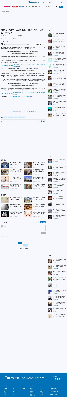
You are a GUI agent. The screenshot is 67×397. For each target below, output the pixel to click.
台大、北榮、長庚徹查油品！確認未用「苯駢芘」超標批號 (28, 165)
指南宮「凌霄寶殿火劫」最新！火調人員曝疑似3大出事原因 (50, 204)
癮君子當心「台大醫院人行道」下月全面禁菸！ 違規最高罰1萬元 (28, 186)
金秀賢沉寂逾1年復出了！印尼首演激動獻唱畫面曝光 (50, 292)
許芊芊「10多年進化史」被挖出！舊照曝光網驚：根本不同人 (50, 78)
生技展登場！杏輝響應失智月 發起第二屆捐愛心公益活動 (28, 200)
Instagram (57, 379)
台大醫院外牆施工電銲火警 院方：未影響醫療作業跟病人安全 (5, 172)
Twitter (54, 379)
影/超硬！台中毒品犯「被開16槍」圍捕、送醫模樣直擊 (50, 72)
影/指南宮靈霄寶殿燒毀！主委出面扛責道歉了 (50, 103)
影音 (13, 392)
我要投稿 (41, 394)
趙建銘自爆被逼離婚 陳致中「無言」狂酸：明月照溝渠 (50, 54)
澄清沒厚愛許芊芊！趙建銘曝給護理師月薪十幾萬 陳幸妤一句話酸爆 (50, 41)
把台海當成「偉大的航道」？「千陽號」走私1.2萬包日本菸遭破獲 (50, 211)
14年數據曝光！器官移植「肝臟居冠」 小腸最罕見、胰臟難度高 (5, 165)
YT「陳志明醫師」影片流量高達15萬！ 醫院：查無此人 (5, 186)
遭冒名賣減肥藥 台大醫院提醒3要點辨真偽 (22, 96)
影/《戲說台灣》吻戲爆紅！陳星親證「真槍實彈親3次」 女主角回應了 (50, 91)
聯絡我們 (41, 391)
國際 (49, 6)
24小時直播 (23, 388)
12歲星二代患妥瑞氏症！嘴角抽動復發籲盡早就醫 (50, 273)
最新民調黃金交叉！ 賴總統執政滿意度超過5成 (50, 109)
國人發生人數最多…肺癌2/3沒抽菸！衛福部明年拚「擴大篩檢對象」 (5, 214)
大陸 (13, 391)
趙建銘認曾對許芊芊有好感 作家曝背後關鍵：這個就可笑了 (50, 35)
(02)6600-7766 (55, 391)
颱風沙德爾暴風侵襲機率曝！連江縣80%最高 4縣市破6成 (50, 66)
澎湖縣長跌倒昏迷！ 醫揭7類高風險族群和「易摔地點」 (28, 172)
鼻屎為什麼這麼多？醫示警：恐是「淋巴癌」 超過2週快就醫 (28, 214)
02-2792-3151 (56, 394)
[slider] (15, 44)
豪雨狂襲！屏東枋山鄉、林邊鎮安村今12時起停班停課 (50, 97)
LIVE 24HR (8, 6)
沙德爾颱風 (15, 6)
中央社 (10, 96)
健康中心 (14, 38)
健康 (57, 274)
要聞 (33, 6)
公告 (40, 388)
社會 (36, 6)
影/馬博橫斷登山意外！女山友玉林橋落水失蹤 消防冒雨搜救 (50, 180)
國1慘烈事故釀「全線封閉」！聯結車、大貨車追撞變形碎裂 (50, 84)
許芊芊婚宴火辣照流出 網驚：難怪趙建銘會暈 (50, 48)
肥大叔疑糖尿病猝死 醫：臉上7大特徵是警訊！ (50, 285)
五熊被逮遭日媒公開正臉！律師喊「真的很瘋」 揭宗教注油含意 (50, 115)
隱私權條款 (32, 392)
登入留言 (43, 222)
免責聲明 (31, 394)
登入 (61, 6)
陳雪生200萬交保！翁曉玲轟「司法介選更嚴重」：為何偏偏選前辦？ (50, 192)
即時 (26, 6)
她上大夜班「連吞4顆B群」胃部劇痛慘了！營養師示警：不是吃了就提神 (5, 200)
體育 (42, 6)
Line (59, 379)
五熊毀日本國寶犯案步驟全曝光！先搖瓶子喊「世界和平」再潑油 (50, 298)
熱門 (30, 6)
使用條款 (31, 391)
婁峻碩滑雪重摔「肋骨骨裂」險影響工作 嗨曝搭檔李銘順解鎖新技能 (50, 310)
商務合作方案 (32, 395)
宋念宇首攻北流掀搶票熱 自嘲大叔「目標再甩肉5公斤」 (50, 261)
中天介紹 (31, 388)
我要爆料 (41, 392)
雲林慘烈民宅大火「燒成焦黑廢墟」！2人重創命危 (50, 217)
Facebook (55, 379)
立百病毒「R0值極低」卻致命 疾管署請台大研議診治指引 (5, 179)
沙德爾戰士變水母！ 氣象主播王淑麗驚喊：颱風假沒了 (50, 60)
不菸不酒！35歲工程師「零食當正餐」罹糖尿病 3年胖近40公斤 (5, 207)
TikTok (61, 379)
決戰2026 (22, 6)
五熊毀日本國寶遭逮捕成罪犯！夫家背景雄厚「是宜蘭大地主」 (50, 304)
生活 (46, 6)
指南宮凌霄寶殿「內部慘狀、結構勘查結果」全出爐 (50, 174)
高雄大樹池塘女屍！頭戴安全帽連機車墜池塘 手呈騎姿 (50, 167)
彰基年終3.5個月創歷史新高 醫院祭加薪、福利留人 (28, 179)
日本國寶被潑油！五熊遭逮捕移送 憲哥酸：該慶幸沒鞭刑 (50, 316)
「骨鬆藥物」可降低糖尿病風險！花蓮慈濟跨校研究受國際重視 (28, 207)
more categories (56, 6)
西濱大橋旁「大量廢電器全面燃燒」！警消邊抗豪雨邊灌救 (50, 198)
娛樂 (39, 6)
